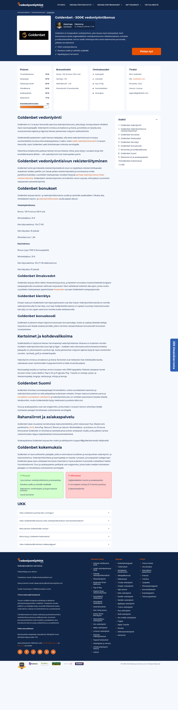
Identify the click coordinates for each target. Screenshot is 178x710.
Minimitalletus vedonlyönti (98, 620)
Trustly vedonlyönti (125, 582)
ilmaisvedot (59, 289)
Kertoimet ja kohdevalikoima (134, 150)
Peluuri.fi (21, 646)
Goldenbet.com (139, 79)
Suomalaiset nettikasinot (98, 597)
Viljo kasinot (122, 589)
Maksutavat (122, 579)
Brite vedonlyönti (124, 593)
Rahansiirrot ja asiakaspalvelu (134, 157)
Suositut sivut (97, 559)
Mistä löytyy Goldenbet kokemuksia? (34, 536)
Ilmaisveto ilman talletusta (99, 583)
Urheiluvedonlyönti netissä (100, 647)
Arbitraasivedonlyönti (126, 632)
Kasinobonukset (99, 607)
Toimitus (145, 579)
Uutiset (96, 652)
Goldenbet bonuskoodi (131, 146)
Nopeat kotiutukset (100, 640)
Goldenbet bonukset (130, 135)
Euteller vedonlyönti (125, 596)
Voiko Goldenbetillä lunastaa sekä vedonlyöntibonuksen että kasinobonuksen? (51, 520)
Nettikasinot (132, 5)
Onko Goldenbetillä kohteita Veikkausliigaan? (37, 544)
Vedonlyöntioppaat (125, 563)
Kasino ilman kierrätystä (98, 614)
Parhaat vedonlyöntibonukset (101, 574)
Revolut (121, 628)
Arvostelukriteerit (148, 589)
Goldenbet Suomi (128, 153)
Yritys (142, 559)
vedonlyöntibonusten (48, 198)
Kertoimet (122, 635)
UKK (123, 165)
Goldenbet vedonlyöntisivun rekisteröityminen (133, 130)
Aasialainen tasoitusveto (123, 571)
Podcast (145, 575)
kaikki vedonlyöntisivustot (84, 141)
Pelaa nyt (146, 51)
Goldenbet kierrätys (130, 142)
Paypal (120, 621)
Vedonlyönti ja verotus (102, 643)
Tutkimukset (122, 567)
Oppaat (118, 559)
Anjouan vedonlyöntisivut (99, 635)
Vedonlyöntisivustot (81, 5)
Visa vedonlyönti (124, 610)
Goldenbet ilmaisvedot (131, 138)
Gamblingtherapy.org (50, 643)
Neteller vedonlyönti (125, 600)
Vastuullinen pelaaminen (146, 571)
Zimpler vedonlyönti (125, 586)
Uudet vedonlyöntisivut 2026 (102, 569)
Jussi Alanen (68, 26)
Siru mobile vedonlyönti (127, 617)
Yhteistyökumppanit (150, 586)
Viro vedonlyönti (99, 624)
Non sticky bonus (100, 610)
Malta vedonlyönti (100, 628)
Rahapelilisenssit (124, 575)
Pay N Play (97, 587)
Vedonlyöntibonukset (108, 5)
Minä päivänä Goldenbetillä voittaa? (34, 528)
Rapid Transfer (123, 625)
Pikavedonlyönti (99, 579)
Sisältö (122, 119)
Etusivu (61, 5)
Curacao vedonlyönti (101, 631)
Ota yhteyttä (147, 567)
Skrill (31, 427)
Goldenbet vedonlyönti (131, 125)
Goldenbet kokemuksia (131, 161)
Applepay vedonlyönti (126, 603)
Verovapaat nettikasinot (97, 602)
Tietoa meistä (152, 5)
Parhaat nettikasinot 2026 (101, 564)
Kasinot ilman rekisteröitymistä (99, 592)
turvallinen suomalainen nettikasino (34, 397)
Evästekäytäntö (148, 593)
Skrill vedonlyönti (124, 614)
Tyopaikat (146, 582)
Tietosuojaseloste (149, 596)
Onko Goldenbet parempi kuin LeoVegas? (36, 513)
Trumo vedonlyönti (125, 607)
